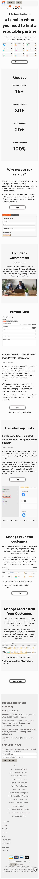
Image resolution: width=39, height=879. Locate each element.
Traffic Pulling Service (19, 786)
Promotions (6, 840)
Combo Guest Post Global (18, 803)
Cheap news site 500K (19, 799)
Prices (4, 825)
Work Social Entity (18, 816)
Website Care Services (18, 783)
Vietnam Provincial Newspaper (18, 813)
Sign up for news (9, 760)
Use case (5, 847)
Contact (5, 851)
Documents (6, 843)
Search (13, 864)
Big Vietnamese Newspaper (19, 809)
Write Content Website (19, 769)
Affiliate (5, 829)
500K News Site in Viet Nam (18, 796)
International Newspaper (19, 772)
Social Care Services (18, 779)
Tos (3, 836)
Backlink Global (18, 806)
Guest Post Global (18, 789)
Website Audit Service (19, 776)
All (15, 766)
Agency (5, 832)
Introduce (5, 822)
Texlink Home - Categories (19, 793)
